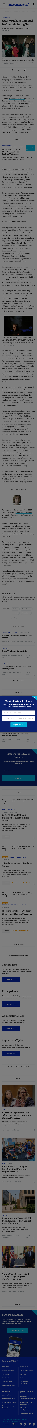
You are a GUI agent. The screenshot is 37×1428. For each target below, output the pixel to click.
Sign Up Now (18, 725)
